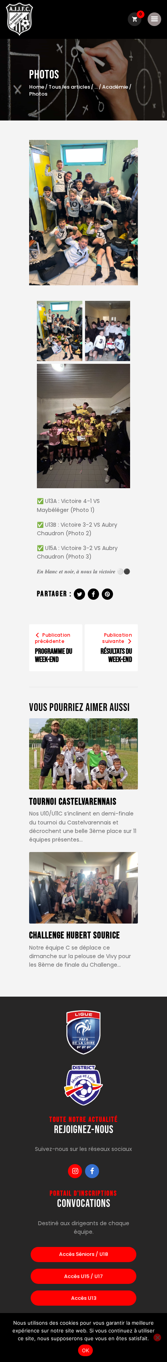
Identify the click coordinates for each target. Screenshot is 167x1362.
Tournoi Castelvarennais (73, 802)
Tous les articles (69, 87)
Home (36, 87)
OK (85, 1350)
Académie (115, 87)
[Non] (157, 1337)
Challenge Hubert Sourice (74, 935)
